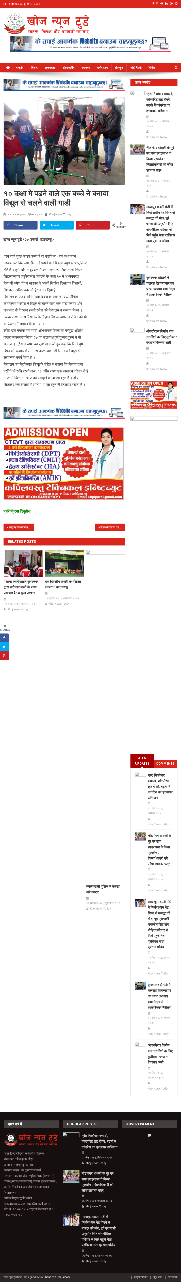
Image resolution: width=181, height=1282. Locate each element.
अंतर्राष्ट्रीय (68, 67)
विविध (152, 67)
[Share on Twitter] (4, 646)
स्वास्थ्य (86, 67)
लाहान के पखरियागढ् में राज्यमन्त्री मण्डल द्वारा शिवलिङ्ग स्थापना (21, 527)
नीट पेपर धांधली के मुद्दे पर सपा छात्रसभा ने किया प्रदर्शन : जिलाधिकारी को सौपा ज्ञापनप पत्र (160, 159)
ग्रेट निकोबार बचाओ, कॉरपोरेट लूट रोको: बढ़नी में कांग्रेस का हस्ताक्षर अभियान (159, 102)
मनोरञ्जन (102, 67)
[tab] (142, 760)
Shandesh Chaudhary (57, 1277)
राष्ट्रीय (20, 67)
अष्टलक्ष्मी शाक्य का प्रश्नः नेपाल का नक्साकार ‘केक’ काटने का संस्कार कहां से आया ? (111, 527)
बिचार (34, 67)
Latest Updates (142, 760)
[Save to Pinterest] (4, 655)
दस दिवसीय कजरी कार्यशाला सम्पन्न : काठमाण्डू (63, 584)
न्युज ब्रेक (157, 1277)
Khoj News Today (60, 214)
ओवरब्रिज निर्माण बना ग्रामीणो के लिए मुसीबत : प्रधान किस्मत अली (161, 337)
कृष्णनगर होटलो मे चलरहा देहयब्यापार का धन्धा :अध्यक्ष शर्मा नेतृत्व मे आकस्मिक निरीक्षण (160, 286)
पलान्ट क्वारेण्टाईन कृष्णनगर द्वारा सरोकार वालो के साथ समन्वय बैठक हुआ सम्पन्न (21, 587)
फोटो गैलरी (135, 67)
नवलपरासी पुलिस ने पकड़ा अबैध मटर (103, 889)
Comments (165, 763)
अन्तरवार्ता (50, 67)
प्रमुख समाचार (140, 1277)
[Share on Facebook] (4, 638)
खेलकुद (119, 67)
